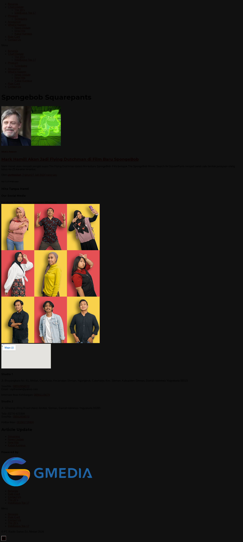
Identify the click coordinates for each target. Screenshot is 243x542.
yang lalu (39, 175)
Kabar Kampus (23, 33)
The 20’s (20, 10)
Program (13, 16)
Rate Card (14, 36)
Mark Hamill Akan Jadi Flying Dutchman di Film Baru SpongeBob (70, 159)
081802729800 (25, 422)
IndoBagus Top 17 (25, 13)
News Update (23, 27)
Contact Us (14, 39)
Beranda (13, 4)
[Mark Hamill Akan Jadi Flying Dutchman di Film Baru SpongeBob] (31, 144)
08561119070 (42, 394)
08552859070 (21, 386)
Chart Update (16, 7)
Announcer (14, 21)
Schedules (21, 19)
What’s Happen (17, 24)
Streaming (14, 436)
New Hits (20, 30)
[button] (121, 45)
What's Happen (9, 152)
